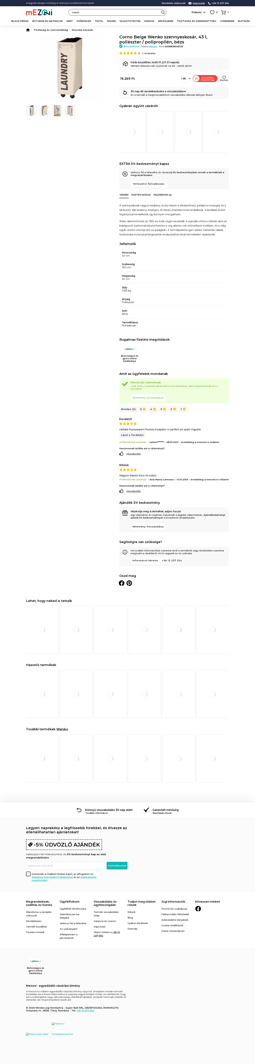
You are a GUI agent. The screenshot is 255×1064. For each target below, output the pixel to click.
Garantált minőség (165, 810)
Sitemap (132, 928)
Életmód (244, 21)
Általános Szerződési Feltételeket (52, 877)
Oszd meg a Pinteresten (129, 583)
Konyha (149, 21)
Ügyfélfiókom (69, 901)
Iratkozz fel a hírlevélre (73, 923)
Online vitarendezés (173, 931)
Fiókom (197, 12)
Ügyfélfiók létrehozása (73, 908)
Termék (124, 195)
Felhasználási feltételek (175, 914)
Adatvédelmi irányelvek (174, 919)
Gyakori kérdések (138, 923)
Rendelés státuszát (173, 3)
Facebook (198, 908)
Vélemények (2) (162, 195)
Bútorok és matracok (47, 21)
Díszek (111, 21)
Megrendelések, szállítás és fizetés (39, 903)
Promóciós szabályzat (174, 908)
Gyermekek (227, 21)
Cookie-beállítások (172, 925)
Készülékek (165, 21)
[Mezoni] (28, 30)
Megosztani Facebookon (121, 583)
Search (163, 12)
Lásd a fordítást (132, 435)
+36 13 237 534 (220, 3)
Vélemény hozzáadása (148, 397)
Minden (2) (128, 409)
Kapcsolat (199, 3)
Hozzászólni (133, 453)
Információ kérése (145, 560)
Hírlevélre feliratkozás (148, 183)
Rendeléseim (33, 921)
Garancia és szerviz (105, 921)
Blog (130, 917)
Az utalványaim (68, 928)
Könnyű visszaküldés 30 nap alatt (109, 810)
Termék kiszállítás (36, 926)
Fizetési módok (141, 195)
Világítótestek (130, 21)
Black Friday (20, 21)
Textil (99, 21)
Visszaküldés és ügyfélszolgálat (105, 903)
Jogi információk (173, 901)
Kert (70, 21)
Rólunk (131, 912)
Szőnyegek (83, 21)
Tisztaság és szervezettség (196, 21)
